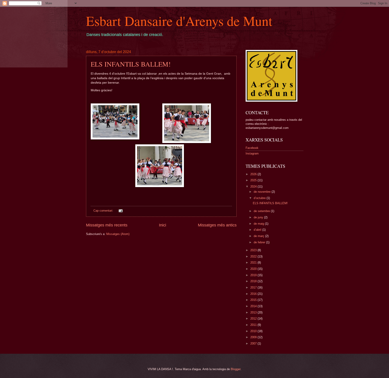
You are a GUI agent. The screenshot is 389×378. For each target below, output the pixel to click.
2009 (254, 337)
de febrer (260, 242)
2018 (254, 281)
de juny (259, 217)
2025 (254, 180)
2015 (254, 300)
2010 (254, 331)
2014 (254, 306)
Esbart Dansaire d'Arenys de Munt (179, 21)
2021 (254, 262)
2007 (254, 343)
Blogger (235, 369)
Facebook (252, 148)
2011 (254, 325)
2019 (254, 275)
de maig (259, 223)
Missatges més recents (106, 225)
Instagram (252, 153)
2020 (254, 269)
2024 (254, 186)
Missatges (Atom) (117, 234)
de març (259, 236)
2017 (254, 287)
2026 (254, 174)
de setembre (262, 211)
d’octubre (260, 198)
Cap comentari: (103, 210)
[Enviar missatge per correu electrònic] (120, 210)
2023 (254, 250)
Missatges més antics (217, 225)
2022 (254, 256)
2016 (254, 293)
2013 (254, 312)
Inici (162, 225)
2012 (254, 318)
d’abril (258, 229)
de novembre (262, 191)
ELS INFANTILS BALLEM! (131, 63)
